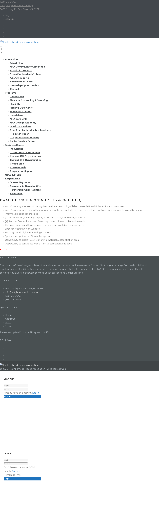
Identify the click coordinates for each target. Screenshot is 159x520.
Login (8, 15)
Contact (9, 326)
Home (8, 315)
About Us (10, 319)
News (8, 322)
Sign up (16, 471)
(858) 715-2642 (8, 1)
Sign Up (9, 19)
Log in (35, 392)
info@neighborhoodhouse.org (16, 5)
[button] (79, 51)
